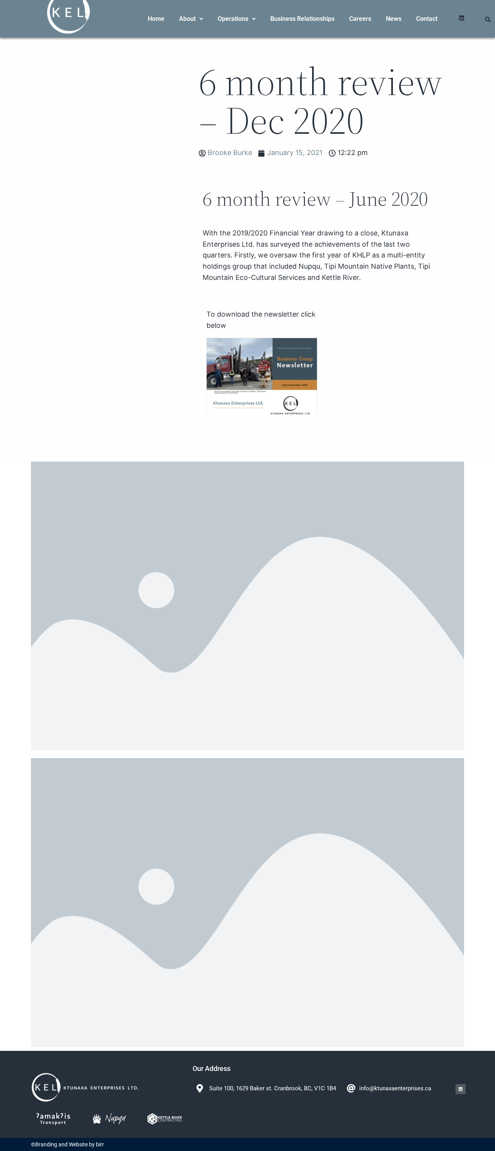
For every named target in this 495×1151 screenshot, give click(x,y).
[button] (191, 19)
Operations (233, 18)
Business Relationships (302, 18)
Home (156, 18)
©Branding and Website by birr (67, 1144)
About (187, 18)
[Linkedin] (461, 18)
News (393, 18)
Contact (426, 18)
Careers (360, 18)
